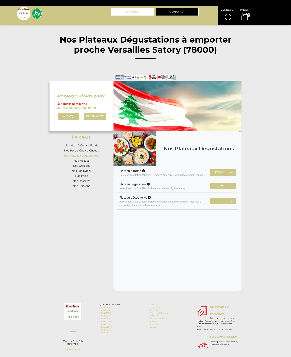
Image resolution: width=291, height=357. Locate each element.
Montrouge (155, 324)
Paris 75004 (106, 316)
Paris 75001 (106, 307)
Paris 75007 (106, 324)
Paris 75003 (106, 313)
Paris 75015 (154, 304)
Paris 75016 (155, 307)
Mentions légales (73, 349)
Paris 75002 (106, 310)
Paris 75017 (154, 310)
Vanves (153, 327)
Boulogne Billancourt (159, 313)
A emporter (177, 11)
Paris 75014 (106, 332)
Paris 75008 (106, 327)
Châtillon (154, 316)
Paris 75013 (106, 330)
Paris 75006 (106, 321)
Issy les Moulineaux (158, 318)
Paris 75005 (106, 318)
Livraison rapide (223, 337)
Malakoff (154, 321)
